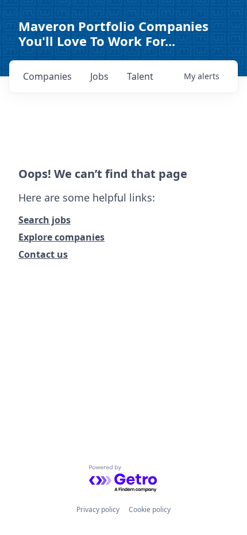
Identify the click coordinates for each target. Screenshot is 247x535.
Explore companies (61, 237)
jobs (99, 76)
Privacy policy (97, 509)
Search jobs (44, 220)
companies (47, 76)
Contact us (43, 254)
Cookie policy (150, 509)
